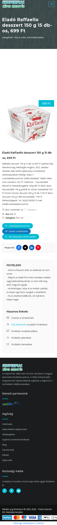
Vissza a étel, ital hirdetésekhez (29, 37)
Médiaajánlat (8, 434)
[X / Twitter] (25, 247)
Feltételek (7, 424)
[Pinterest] (38, 247)
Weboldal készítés (14, 512)
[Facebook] (18, 247)
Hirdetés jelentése (21, 337)
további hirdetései (29, 324)
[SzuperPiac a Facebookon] (4, 490)
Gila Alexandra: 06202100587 (22, 236)
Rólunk (5, 454)
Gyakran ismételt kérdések (15, 439)
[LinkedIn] (31, 247)
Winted (40, 523)
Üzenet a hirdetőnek (18, 231)
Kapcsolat (7, 460)
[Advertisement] (28, 71)
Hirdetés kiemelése (21, 344)
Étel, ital (19, 217)
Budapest (32, 209)
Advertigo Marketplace (24, 523)
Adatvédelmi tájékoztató (14, 429)
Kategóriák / (8, 37)
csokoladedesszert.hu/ (19, 225)
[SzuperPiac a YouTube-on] (18, 490)
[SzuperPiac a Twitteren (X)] (11, 490)
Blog (4, 444)
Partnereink (8, 449)
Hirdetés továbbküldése (24, 331)
